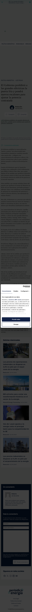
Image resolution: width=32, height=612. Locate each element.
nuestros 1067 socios (15, 299)
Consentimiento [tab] (6, 291)
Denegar (16, 324)
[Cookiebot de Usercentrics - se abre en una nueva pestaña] (23, 286)
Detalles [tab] (16, 291)
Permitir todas (16, 319)
